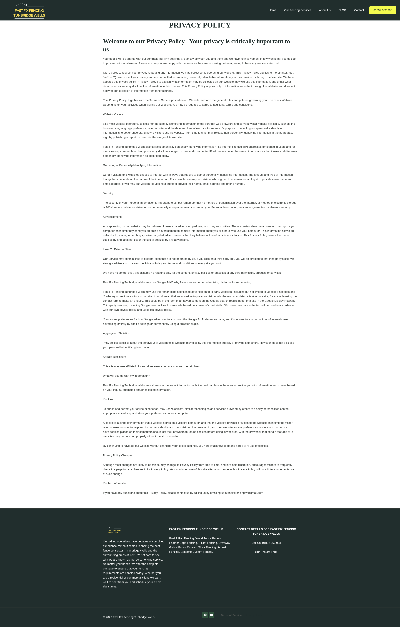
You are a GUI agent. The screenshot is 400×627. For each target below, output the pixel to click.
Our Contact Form (266, 552)
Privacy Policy (254, 615)
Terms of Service (231, 615)
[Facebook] (205, 615)
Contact (359, 10)
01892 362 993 (382, 10)
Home (272, 10)
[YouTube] (211, 615)
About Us (325, 10)
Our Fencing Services (297, 10)
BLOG (342, 10)
